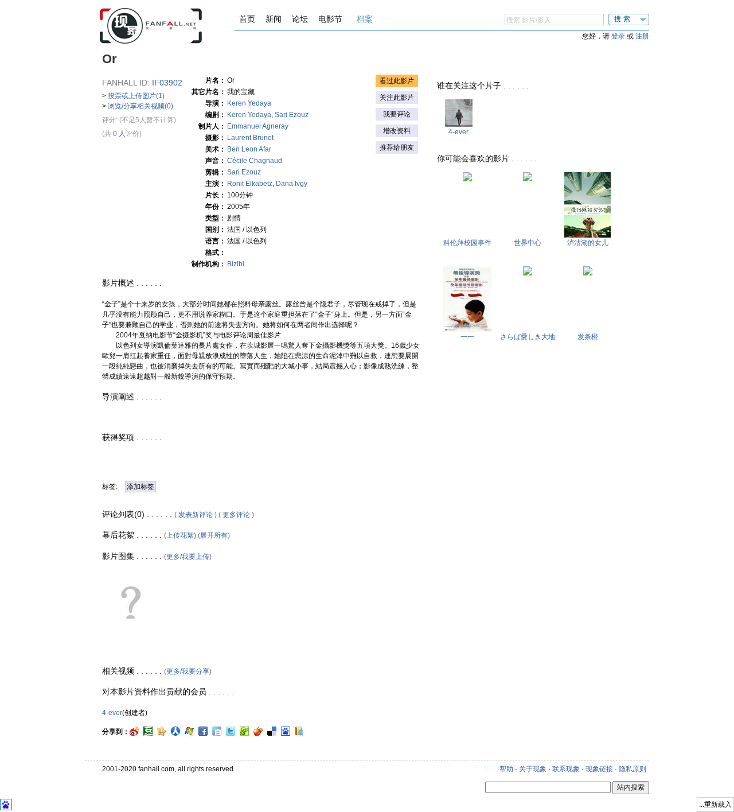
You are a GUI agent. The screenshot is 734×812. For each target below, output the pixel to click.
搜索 (623, 19)
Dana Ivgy (291, 184)
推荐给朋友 (397, 147)
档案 (365, 19)
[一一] (467, 329)
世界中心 (527, 243)
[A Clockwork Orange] (587, 273)
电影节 (330, 19)
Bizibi (235, 264)
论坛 (300, 19)
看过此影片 (397, 81)
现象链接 (599, 769)
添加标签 (140, 487)
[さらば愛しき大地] (527, 273)
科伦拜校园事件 (467, 243)
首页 (247, 19)
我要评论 (397, 114)
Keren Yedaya (249, 103)
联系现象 (566, 769)
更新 (491, 769)
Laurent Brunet (250, 138)
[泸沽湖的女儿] (587, 235)
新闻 (274, 19)
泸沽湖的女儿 (587, 243)
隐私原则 (632, 769)
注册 (642, 36)
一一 (467, 337)
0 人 (119, 134)
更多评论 (236, 515)
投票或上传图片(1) (136, 96)
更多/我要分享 (187, 671)
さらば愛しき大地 (527, 337)
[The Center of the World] (527, 179)
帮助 (506, 769)
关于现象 (532, 769)
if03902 (167, 82)
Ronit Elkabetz (249, 184)
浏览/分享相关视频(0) (140, 106)
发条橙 (587, 337)
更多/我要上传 (187, 557)
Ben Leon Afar (249, 149)
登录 (618, 36)
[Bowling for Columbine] (467, 179)
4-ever (112, 713)
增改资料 (397, 131)
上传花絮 (180, 535)
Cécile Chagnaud (254, 161)
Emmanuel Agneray (257, 126)
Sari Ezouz (292, 115)
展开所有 (214, 535)
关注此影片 (397, 98)
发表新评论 (195, 515)
